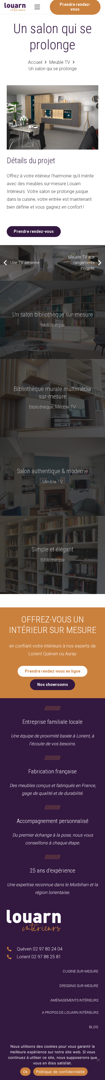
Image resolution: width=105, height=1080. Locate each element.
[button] (37, 7)
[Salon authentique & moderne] (52, 476)
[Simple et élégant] (52, 555)
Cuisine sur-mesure (80, 971)
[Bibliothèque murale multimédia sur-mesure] (52, 398)
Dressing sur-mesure (78, 986)
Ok (25, 1071)
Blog (93, 1027)
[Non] (98, 1059)
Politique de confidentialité (60, 1071)
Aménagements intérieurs (74, 1000)
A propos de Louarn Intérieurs (70, 1012)
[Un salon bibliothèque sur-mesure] (52, 320)
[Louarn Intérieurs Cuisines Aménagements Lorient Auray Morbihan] (14, 7)
